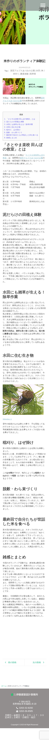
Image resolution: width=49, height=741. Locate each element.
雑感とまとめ (10, 138)
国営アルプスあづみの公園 (23, 70)
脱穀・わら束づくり (13, 132)
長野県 (33, 74)
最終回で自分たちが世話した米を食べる (21, 135)
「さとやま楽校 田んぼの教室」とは (19, 119)
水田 (38, 70)
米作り (16, 74)
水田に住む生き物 (12, 127)
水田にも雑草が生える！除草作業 (18, 124)
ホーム (3, 686)
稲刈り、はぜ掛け (12, 130)
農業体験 (25, 74)
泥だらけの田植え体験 (14, 122)
